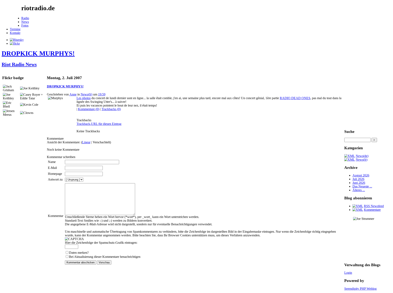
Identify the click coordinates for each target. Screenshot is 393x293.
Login (348, 272)
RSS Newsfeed (374, 206)
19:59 (101, 94)
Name (52, 162)
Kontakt (15, 33)
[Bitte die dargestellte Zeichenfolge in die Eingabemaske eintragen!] (74, 239)
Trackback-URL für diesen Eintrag (99, 124)
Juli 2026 (358, 179)
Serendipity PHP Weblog (360, 288)
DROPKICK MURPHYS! (38, 53)
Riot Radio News (19, 64)
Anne (73, 94)
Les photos (84, 98)
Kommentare (372, 209)
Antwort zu (55, 179)
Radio (25, 18)
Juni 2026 (358, 182)
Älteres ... (358, 190)
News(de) (362, 156)
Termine (15, 29)
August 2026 (360, 175)
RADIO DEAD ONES (295, 98)
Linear (86, 142)
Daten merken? (79, 252)
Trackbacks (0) (111, 109)
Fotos (24, 25)
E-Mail (52, 168)
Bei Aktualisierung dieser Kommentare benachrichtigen (104, 256)
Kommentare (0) (88, 109)
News (25, 22)
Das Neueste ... (362, 186)
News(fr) (86, 94)
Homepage (55, 173)
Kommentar (55, 216)
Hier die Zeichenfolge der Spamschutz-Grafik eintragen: (101, 242)
